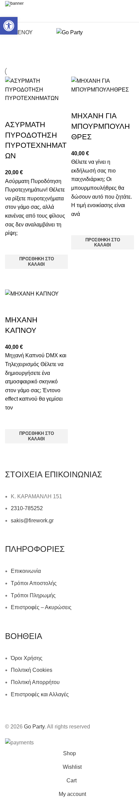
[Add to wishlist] (13, 246)
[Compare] (13, 111)
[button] (9, 26)
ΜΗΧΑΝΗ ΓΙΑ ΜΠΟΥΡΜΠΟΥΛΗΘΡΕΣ (100, 126)
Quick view (13, 277)
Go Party (34, 726)
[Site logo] (69, 32)
